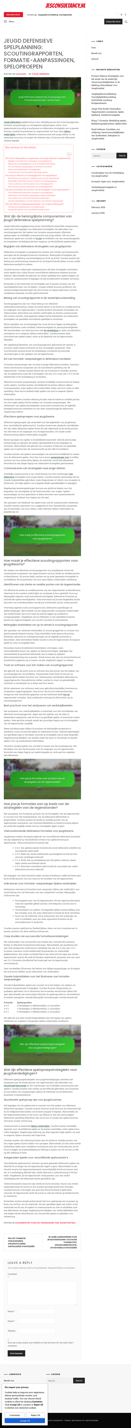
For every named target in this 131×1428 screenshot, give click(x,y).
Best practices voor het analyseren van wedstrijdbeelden (30, 186)
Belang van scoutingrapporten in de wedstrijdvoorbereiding (31, 164)
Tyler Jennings (40, 74)
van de (66, 694)
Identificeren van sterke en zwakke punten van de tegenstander (33, 178)
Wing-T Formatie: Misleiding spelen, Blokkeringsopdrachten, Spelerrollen (109, 122)
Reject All (35, 1415)
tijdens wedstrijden (40, 1126)
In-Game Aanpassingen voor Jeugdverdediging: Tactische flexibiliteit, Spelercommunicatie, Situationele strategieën (62, 1242)
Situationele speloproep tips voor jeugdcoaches (26, 207)
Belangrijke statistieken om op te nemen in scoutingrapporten (32, 181)
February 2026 (98, 207)
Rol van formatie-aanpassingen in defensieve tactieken (30, 166)
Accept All (25, 1420)
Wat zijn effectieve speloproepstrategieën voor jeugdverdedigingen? (34, 204)
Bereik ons (96, 53)
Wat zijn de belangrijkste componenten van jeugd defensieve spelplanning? (38, 158)
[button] (9, 21)
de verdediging (51, 330)
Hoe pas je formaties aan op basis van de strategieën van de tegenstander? (37, 189)
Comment (12, 1275)
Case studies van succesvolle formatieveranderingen (29, 198)
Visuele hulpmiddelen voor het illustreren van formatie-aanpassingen (35, 201)
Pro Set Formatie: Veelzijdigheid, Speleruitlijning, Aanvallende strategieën (21, 1242)
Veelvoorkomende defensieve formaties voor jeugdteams (30, 192)
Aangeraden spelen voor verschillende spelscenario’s (29, 209)
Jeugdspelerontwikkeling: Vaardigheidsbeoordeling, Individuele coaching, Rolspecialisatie (74, 15)
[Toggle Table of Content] (68, 154)
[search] (126, 21)
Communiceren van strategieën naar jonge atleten (28, 172)
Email (11, 1321)
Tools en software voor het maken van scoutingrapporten (30, 184)
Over (93, 47)
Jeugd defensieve (12, 122)
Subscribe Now (113, 21)
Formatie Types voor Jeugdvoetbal (107, 181)
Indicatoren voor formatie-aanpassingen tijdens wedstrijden (32, 195)
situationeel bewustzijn (15, 1085)
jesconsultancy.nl (65, 5)
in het (39, 238)
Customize (15, 1415)
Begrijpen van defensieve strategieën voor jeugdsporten (30, 161)
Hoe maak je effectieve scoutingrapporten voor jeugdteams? (31, 175)
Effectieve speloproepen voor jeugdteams (24, 169)
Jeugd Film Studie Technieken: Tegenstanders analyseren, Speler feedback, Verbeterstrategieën (107, 111)
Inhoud (94, 58)
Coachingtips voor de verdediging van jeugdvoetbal (45, 1223)
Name (11, 1311)
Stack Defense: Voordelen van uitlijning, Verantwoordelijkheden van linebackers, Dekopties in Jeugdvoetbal (107, 134)
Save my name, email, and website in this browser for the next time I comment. (41, 1344)
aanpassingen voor (60, 457)
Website (11, 1330)
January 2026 (98, 212)
